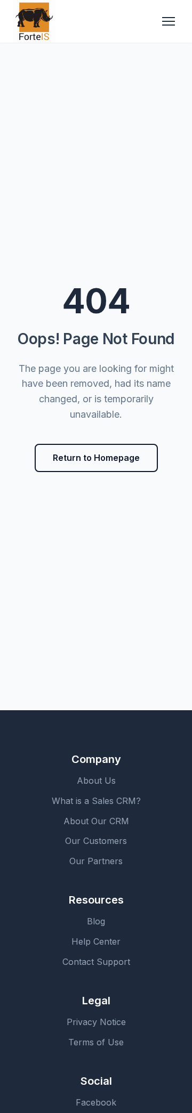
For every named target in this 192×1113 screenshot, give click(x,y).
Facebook (96, 1102)
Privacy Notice (96, 1022)
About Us (96, 780)
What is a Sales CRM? (96, 800)
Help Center (96, 941)
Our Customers (96, 840)
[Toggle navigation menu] (168, 21)
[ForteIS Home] (34, 21)
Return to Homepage (96, 457)
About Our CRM (96, 821)
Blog (96, 921)
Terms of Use (96, 1042)
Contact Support (96, 961)
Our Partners (96, 861)
